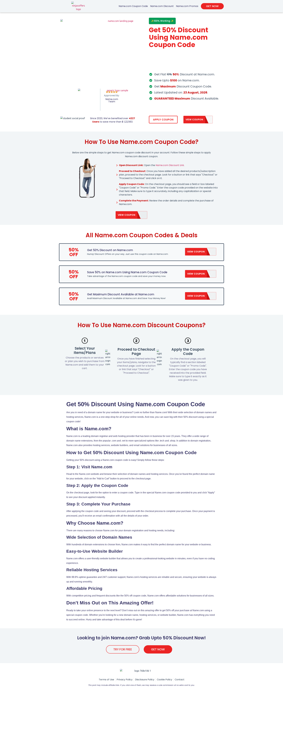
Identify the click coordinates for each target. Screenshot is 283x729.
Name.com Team (111, 100)
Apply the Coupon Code (187, 351)
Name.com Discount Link (170, 165)
